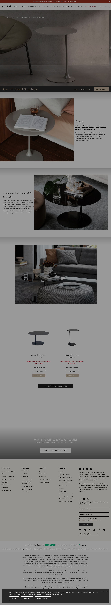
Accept (14, 598)
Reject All (27, 598)
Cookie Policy (22, 594)
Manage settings (42, 598)
